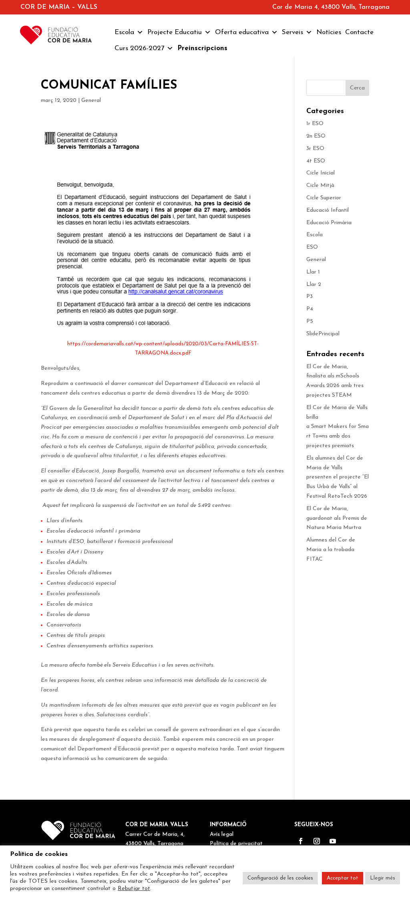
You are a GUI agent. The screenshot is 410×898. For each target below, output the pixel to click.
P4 (309, 309)
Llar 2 (313, 285)
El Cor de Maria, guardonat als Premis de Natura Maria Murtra (336, 518)
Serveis (292, 32)
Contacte (359, 32)
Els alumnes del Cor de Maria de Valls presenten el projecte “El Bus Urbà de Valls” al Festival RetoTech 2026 (337, 477)
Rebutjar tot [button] (134, 889)
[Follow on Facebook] (300, 841)
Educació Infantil (327, 210)
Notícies (328, 32)
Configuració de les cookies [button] (280, 878)
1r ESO (315, 124)
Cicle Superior (323, 198)
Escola (124, 32)
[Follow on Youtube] (332, 841)
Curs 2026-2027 (139, 48)
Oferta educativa (242, 32)
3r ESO (315, 149)
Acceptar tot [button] (342, 878)
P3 (309, 297)
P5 (309, 321)
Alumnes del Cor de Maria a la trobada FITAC (330, 549)
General (91, 100)
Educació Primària (329, 223)
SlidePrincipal (323, 334)
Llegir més (382, 878)
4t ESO (315, 161)
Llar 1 (313, 272)
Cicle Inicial (320, 173)
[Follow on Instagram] (316, 841)
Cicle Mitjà (320, 185)
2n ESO (316, 136)
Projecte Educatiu (174, 32)
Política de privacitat (236, 844)
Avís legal (221, 834)
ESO (312, 247)
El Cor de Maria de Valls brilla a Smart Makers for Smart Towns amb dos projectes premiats (337, 427)
